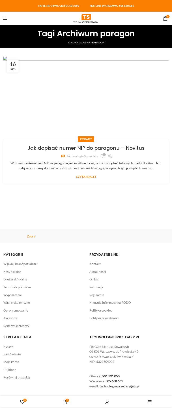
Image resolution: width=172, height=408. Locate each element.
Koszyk (8, 346)
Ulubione (9, 370)
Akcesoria (10, 318)
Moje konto (11, 362)
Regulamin (96, 295)
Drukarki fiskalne (15, 279)
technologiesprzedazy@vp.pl (120, 386)
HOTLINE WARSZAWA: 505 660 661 (112, 5)
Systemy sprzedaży (16, 326)
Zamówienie (12, 354)
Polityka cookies (100, 310)
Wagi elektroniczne (16, 302)
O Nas (93, 279)
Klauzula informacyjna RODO (110, 302)
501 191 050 (111, 376)
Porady (86, 139)
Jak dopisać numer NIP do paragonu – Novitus (86, 148)
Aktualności (97, 271)
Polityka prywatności (104, 318)
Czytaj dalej (86, 176)
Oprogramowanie (15, 310)
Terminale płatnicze (17, 287)
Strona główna (79, 42)
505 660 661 (114, 381)
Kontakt (95, 264)
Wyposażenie (12, 295)
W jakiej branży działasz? (20, 264)
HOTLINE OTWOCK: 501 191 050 (58, 5)
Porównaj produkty (16, 377)
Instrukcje (96, 287)
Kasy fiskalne (12, 271)
